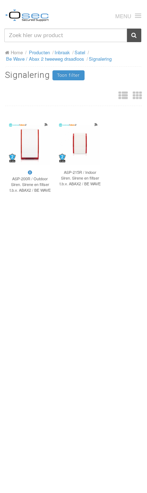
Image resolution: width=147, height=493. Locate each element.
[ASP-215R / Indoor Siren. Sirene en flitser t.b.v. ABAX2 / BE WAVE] (80, 145)
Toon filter (68, 75)
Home (16, 52)
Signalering (100, 58)
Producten (39, 52)
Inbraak (62, 52)
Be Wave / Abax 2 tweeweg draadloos (45, 58)
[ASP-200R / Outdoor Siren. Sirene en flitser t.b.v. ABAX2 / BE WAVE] (30, 145)
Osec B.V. (27, 17)
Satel (80, 52)
